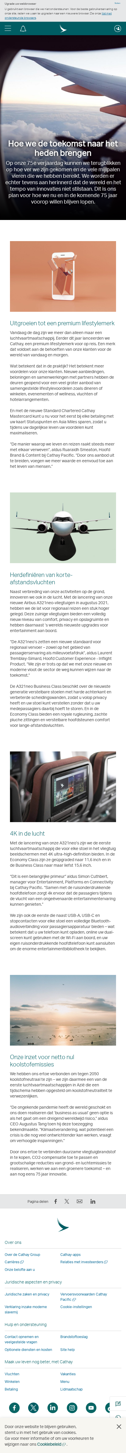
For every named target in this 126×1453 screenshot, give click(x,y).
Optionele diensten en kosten (28, 1349)
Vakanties (68, 1374)
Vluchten (12, 1374)
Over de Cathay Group (22, 1254)
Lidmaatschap (71, 1389)
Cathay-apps (70, 1254)
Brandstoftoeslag (74, 1337)
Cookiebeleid (52, 1444)
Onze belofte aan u (20, 1269)
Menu (64, 1381)
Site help (67, 1349)
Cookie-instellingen (76, 1307)
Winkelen (12, 1381)
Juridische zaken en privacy (27, 1294)
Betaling (11, 1389)
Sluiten (117, 3)
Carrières (15, 1262)
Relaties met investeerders (84, 1262)
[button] (8, 28)
